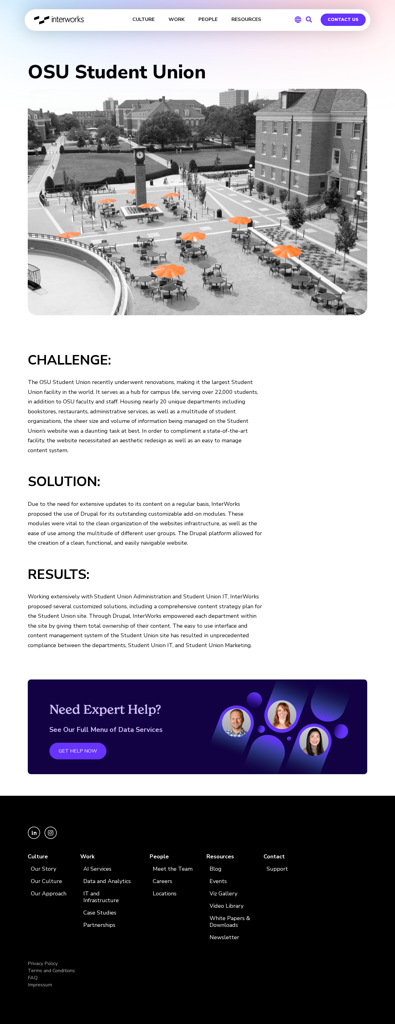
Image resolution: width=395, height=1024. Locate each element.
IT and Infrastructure (101, 897)
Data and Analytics (107, 881)
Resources (220, 856)
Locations (165, 893)
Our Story (43, 869)
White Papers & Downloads (230, 922)
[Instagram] (50, 837)
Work (87, 856)
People (159, 856)
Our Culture (46, 881)
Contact (274, 856)
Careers (162, 881)
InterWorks (59, 20)
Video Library (226, 906)
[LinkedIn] (34, 837)
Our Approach (48, 893)
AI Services (97, 869)
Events (218, 881)
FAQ (33, 977)
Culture (38, 856)
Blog (216, 869)
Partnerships (99, 925)
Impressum (40, 984)
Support (277, 869)
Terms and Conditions (51, 970)
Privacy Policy (43, 963)
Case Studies (99, 912)
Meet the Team (173, 869)
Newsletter (224, 937)
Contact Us (343, 20)
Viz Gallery (223, 893)
